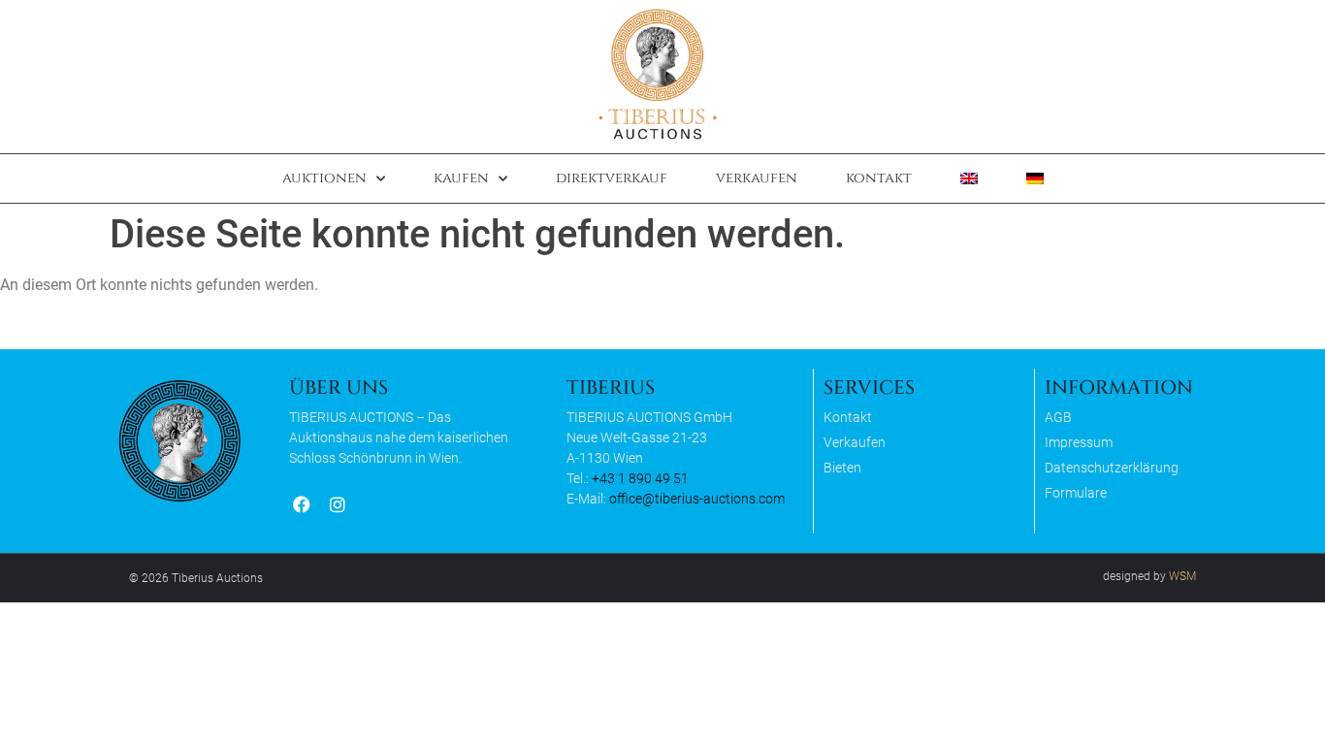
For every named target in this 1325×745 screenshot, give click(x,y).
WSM (1182, 576)
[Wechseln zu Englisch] (969, 178)
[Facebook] (301, 505)
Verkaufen (756, 178)
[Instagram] (337, 505)
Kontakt (879, 178)
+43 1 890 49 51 (640, 478)
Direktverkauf (611, 178)
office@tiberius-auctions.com (697, 498)
